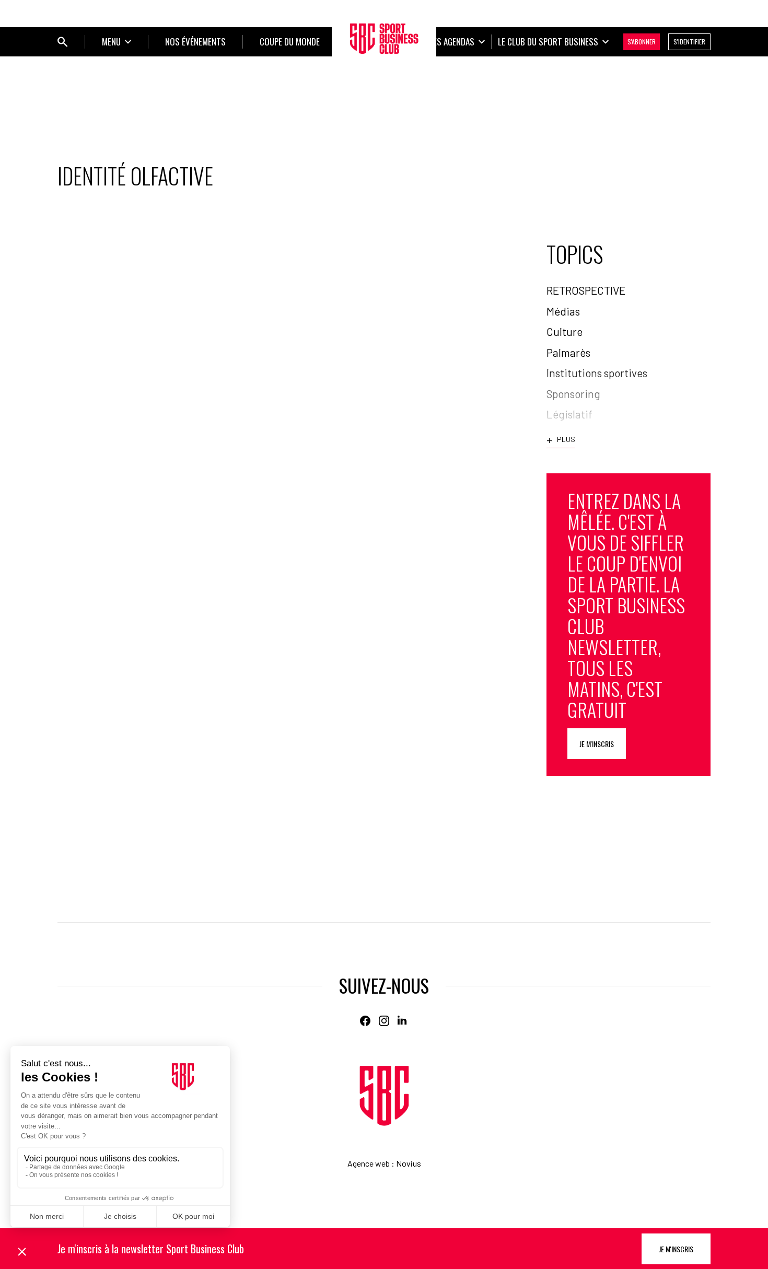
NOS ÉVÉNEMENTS (195, 41)
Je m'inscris (596, 743)
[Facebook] (365, 1021)
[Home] (384, 1095)
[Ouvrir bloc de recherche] (62, 41)
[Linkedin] (403, 1021)
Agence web (368, 1163)
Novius (408, 1163)
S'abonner (641, 41)
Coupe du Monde (290, 41)
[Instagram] (384, 1021)
